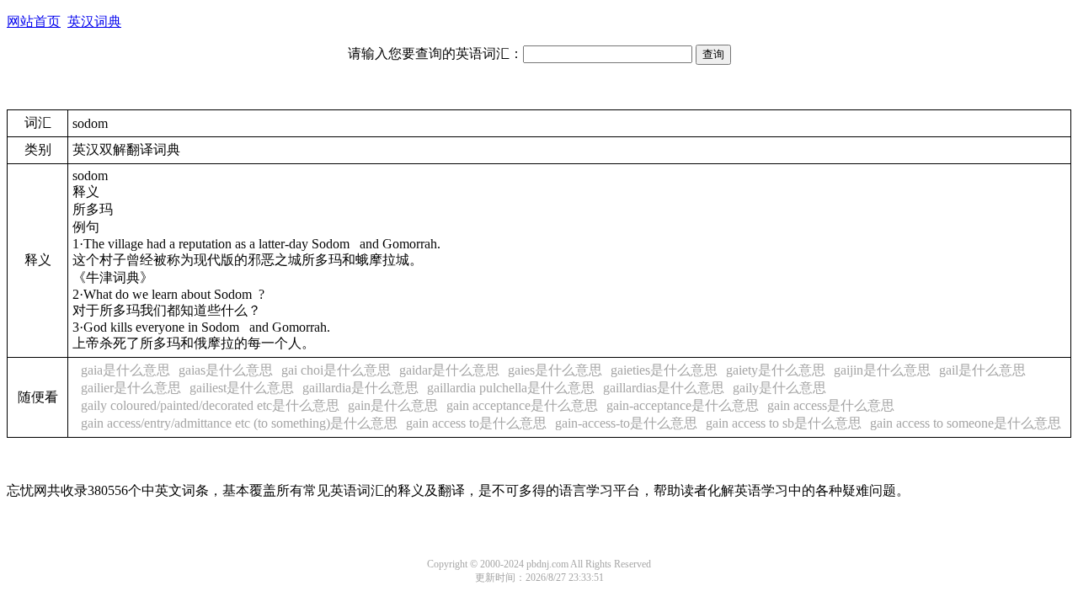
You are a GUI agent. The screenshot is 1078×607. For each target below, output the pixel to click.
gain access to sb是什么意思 (784, 423)
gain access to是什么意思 (476, 423)
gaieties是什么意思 (664, 370)
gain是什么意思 (393, 405)
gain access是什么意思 (830, 405)
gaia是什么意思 (125, 370)
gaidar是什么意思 (449, 370)
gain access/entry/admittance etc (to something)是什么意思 (239, 423)
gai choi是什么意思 (336, 370)
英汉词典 (94, 21)
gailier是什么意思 (131, 388)
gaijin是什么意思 (882, 370)
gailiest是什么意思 (241, 388)
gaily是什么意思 (779, 388)
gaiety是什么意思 (775, 370)
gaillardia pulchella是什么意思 (511, 388)
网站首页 (34, 21)
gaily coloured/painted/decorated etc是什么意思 (210, 405)
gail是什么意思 (982, 370)
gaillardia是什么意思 (360, 388)
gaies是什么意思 (555, 370)
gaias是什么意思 (226, 370)
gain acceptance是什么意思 (522, 405)
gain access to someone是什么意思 (965, 423)
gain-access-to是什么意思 (626, 423)
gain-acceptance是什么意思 (682, 405)
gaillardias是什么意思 (663, 388)
